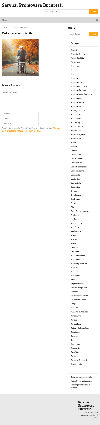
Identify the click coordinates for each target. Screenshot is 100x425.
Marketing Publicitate (80, 263)
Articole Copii (76, 130)
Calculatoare (76, 154)
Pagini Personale (77, 283)
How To (5, 27)
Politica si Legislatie (79, 287)
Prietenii (74, 291)
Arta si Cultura (77, 126)
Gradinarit (75, 215)
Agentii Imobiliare (78, 58)
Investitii (74, 243)
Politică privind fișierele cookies (80, 386)
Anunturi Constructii (79, 86)
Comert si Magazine (79, 167)
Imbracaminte (76, 223)
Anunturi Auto (76, 82)
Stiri (72, 340)
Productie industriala (79, 295)
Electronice (75, 199)
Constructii (75, 175)
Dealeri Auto (76, 183)
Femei (73, 203)
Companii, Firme (77, 171)
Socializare (75, 332)
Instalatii (74, 235)
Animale (74, 74)
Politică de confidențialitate (82, 381)
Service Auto (76, 316)
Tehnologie (75, 348)
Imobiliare (75, 227)
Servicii (74, 320)
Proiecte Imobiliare (79, 299)
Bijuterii (74, 146)
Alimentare (75, 66)
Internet (74, 239)
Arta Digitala (76, 118)
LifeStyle (74, 247)
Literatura (75, 251)
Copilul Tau (75, 179)
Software (74, 336)
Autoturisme (76, 138)
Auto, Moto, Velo (78, 134)
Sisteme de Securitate (80, 328)
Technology (75, 344)
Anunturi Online (77, 98)
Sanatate (74, 307)
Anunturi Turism (77, 106)
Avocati (74, 142)
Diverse (74, 191)
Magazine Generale (78, 255)
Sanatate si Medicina (79, 312)
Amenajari (75, 70)
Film (72, 207)
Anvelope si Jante (78, 110)
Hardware (75, 219)
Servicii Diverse (77, 324)
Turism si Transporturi (80, 360)
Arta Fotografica (77, 122)
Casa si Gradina (77, 158)
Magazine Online (77, 259)
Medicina (74, 267)
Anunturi (74, 78)
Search (93, 11)
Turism (73, 356)
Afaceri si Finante (78, 54)
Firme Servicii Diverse (80, 211)
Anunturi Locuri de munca (81, 94)
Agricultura (75, 62)
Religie (73, 303)
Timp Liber (75, 352)
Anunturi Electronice (79, 90)
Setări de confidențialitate (81, 377)
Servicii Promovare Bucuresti (32, 5)
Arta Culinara (76, 114)
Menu (4, 20)
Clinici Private (76, 162)
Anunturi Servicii (77, 102)
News (73, 279)
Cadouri (74, 150)
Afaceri (74, 50)
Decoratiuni (75, 187)
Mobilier (74, 271)
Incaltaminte (76, 231)
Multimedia (75, 275)
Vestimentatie (76, 364)
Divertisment (76, 195)
